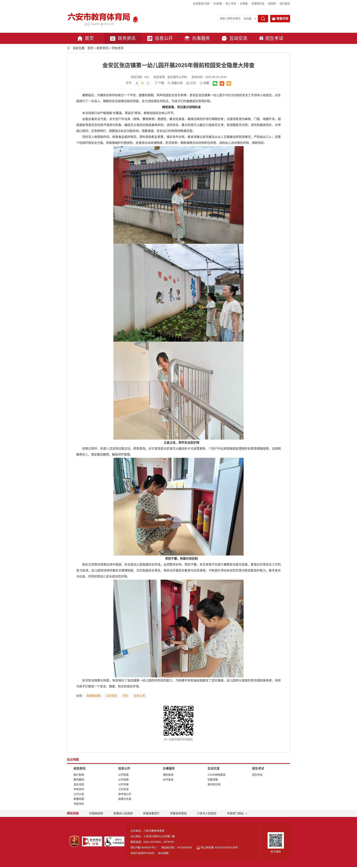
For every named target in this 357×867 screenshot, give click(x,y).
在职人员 (139, 695)
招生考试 (274, 38)
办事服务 (201, 38)
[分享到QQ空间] (228, 83)
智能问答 (282, 18)
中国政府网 (96, 813)
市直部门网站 (235, 813)
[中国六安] (135, 19)
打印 (193, 82)
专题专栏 (79, 803)
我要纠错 (177, 82)
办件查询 (168, 779)
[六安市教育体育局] (99, 19)
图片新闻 (79, 774)
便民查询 (168, 774)
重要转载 (79, 798)
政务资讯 (127, 38)
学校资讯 (117, 48)
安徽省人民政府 (123, 813)
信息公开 (164, 38)
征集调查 (213, 779)
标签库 (272, 3)
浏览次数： (140, 77)
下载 (161, 82)
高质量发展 (93, 695)
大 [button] (137, 83)
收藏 (206, 82)
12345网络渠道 (216, 774)
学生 (125, 695)
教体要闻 (79, 779)
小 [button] (148, 83)
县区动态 (79, 784)
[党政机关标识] (74, 841)
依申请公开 (124, 794)
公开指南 (123, 779)
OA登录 (217, 3)
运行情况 (285, 3)
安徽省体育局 (178, 813)
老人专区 (231, 3)
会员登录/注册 (201, 3)
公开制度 (123, 774)
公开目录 (123, 789)
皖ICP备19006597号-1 (144, 847)
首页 (89, 38)
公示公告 (79, 794)
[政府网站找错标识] (92, 841)
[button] (244, 3)
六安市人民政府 (206, 813)
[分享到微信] (215, 83)
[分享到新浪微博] (222, 83)
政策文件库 (124, 798)
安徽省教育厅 (151, 813)
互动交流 (238, 38)
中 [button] (142, 83)
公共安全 (111, 695)
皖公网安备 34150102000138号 (219, 847)
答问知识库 (214, 784)
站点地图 (163, 853)
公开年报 (123, 784)
